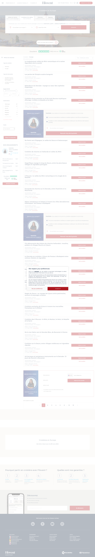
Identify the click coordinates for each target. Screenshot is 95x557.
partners (37, 271)
